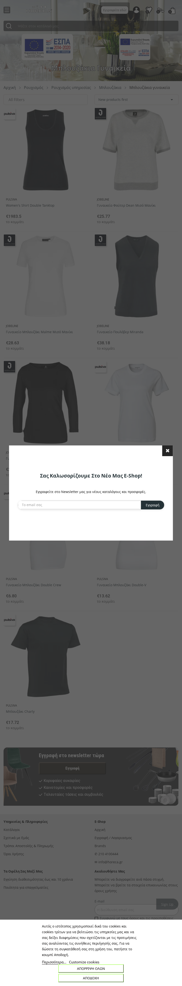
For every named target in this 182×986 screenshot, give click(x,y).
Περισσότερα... (54, 962)
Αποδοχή (91, 978)
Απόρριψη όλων (91, 968)
